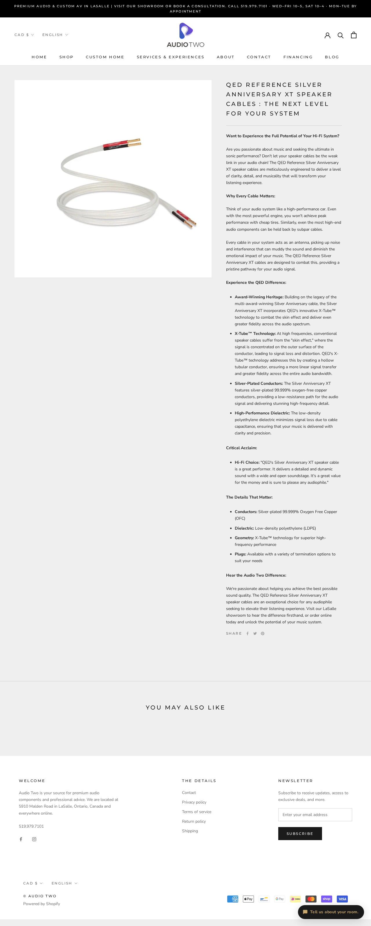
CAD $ (21, 35)
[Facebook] (247, 633)
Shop (66, 57)
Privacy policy (194, 802)
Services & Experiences (171, 57)
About (226, 57)
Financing (298, 57)
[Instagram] (34, 838)
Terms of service (196, 812)
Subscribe (300, 833)
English (52, 35)
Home (39, 57)
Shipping (190, 831)
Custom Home (105, 57)
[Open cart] (354, 35)
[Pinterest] (262, 633)
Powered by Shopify (41, 904)
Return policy (194, 821)
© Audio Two (40, 896)
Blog (332, 57)
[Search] (341, 35)
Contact (259, 57)
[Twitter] (255, 633)
